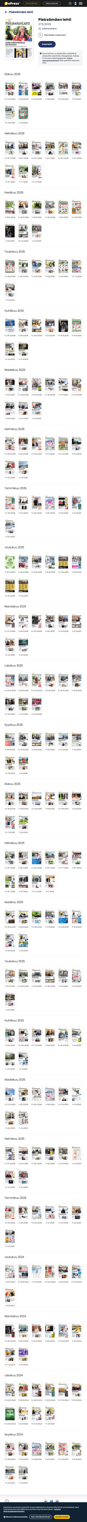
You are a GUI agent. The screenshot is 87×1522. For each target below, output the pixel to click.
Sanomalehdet (31, 3)
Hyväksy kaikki (61, 1517)
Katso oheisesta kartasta (57, 59)
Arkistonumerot (47, 28)
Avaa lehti (47, 44)
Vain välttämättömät (40, 1517)
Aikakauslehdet (52, 3)
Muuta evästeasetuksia (16, 1517)
